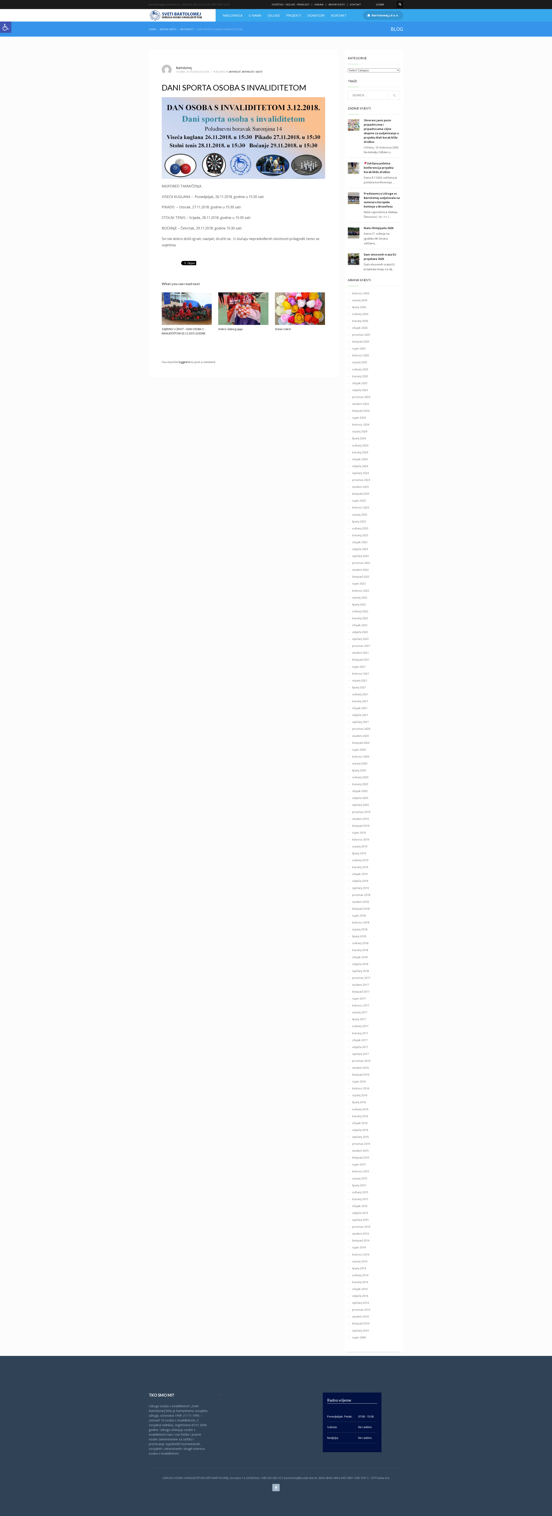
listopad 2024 (360, 411)
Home (152, 29)
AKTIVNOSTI (248, 71)
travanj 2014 (360, 1282)
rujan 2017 (359, 998)
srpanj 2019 (359, 846)
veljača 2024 (360, 466)
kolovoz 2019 (360, 839)
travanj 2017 (360, 1033)
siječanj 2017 (360, 1054)
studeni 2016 (360, 1068)
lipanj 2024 (359, 438)
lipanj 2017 (359, 1019)
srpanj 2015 (359, 1178)
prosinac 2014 (361, 1227)
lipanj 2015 (359, 1185)
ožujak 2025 (359, 383)
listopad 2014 (360, 1240)
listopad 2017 (360, 992)
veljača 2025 (360, 390)
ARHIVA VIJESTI (336, 4)
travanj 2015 (360, 1199)
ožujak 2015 (359, 1206)
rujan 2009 (359, 1337)
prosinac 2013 (361, 1310)
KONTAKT (355, 4)
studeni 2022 (360, 570)
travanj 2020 (360, 784)
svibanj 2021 (360, 694)
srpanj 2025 (359, 362)
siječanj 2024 (360, 473)
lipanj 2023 (359, 521)
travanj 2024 (360, 452)
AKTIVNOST (186, 29)
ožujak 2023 (359, 542)
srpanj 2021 (359, 680)
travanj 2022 (360, 618)
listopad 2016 (360, 1074)
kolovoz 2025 (360, 355)
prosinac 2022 (361, 563)
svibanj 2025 (360, 369)
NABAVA (318, 4)
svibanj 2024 (360, 445)
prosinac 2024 (361, 397)
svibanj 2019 (360, 860)
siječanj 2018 (360, 971)
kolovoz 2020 (360, 756)
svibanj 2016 (360, 1109)
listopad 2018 (360, 909)
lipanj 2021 (359, 687)
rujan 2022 (359, 583)
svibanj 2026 (360, 314)
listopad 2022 (360, 577)
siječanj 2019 (360, 888)
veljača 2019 (360, 881)
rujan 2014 (359, 1247)
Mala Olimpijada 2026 (378, 228)
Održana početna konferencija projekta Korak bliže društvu (379, 167)
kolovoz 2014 (360, 1254)
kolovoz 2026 (360, 293)
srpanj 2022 (359, 597)
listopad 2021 (360, 659)
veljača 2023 (360, 549)
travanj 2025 (360, 376)
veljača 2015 (360, 1213)
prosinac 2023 (361, 480)
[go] (394, 95)
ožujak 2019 (359, 874)
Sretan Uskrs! (283, 329)
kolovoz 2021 (360, 673)
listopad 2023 (360, 494)
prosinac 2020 (361, 729)
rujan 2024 (359, 418)
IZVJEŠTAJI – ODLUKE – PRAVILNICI (290, 4)
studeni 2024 (360, 404)
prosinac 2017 (361, 978)
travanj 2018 (360, 950)
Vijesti (259, 71)
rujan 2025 (359, 348)
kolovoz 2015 (360, 1171)
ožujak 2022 (359, 625)
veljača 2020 (360, 798)
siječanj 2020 (360, 805)
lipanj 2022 (359, 604)
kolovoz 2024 (360, 424)
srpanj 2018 (359, 929)
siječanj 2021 (360, 722)
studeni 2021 (360, 653)
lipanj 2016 (359, 1102)
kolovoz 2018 (360, 922)
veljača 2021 (360, 715)
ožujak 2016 (359, 1123)
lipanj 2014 (359, 1268)
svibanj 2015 (360, 1192)
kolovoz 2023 (360, 507)
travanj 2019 (360, 867)
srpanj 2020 (359, 763)
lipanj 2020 (359, 770)
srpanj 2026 (359, 300)
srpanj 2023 (359, 514)
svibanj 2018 (360, 943)
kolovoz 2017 (360, 1005)
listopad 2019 (360, 826)
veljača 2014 (360, 1296)
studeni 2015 (360, 1151)
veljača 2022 (360, 632)
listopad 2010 (360, 1323)
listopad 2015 (360, 1157)
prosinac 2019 (361, 812)
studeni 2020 (360, 736)
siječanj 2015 (360, 1220)
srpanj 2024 (359, 431)
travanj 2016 (360, 1116)
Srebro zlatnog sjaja (230, 329)
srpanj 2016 (359, 1095)
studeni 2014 (360, 1233)
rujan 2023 (359, 500)
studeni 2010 (360, 1316)
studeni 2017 (360, 985)
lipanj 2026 (359, 307)
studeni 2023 (360, 487)
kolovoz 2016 (360, 1088)
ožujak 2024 (359, 459)
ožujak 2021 (359, 708)
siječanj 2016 (360, 1137)
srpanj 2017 (359, 1012)
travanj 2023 (360, 535)
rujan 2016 (359, 1081)
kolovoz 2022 (360, 591)
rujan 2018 (359, 915)
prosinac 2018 (361, 895)
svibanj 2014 (360, 1275)
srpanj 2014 (359, 1261)
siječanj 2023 (360, 556)
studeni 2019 (360, 819)
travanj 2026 (360, 321)
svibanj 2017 (360, 1026)
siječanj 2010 (360, 1330)
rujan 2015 (359, 1164)
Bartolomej (184, 68)
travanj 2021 (360, 701)
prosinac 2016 (361, 1061)
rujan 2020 (359, 750)
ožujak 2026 (359, 328)
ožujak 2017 (359, 1040)
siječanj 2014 (360, 1303)
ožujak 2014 (359, 1289)
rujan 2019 (359, 832)
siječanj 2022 (360, 639)
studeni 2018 (360, 902)
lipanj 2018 (359, 936)
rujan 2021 (359, 667)
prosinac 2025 (361, 335)
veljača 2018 (360, 964)
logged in (185, 362)
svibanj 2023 (360, 528)
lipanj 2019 (359, 853)
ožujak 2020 (359, 791)
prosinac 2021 (361, 646)
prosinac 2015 (361, 1144)
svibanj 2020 (360, 777)
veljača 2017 (360, 1047)
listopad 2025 (360, 341)
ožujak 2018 (359, 957)
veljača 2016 (360, 1130)
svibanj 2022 (360, 611)
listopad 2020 (360, 743)
